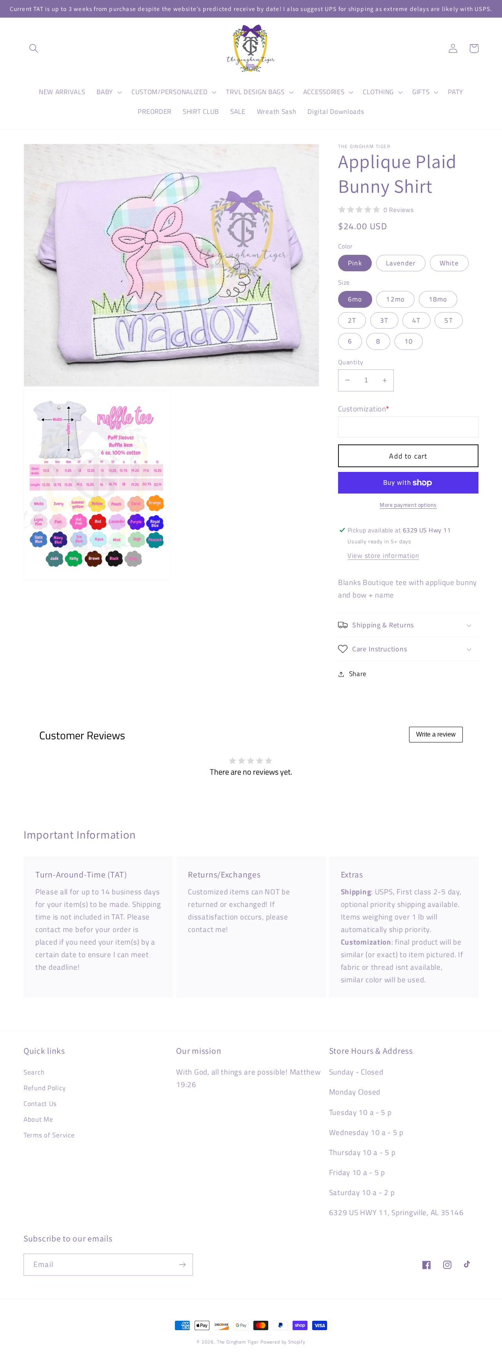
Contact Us (40, 1104)
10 (408, 341)
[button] (34, 48)
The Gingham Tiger (238, 1341)
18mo (438, 299)
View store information (383, 555)
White (449, 263)
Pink (355, 263)
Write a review (436, 734)
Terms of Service (49, 1135)
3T (384, 320)
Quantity (351, 362)
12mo (395, 299)
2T (352, 320)
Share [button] (358, 674)
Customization (363, 408)
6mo (355, 299)
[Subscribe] (182, 1265)
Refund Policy (44, 1088)
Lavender (401, 263)
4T (416, 320)
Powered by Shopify (283, 1341)
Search (34, 1072)
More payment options (408, 505)
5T (448, 320)
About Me (38, 1119)
